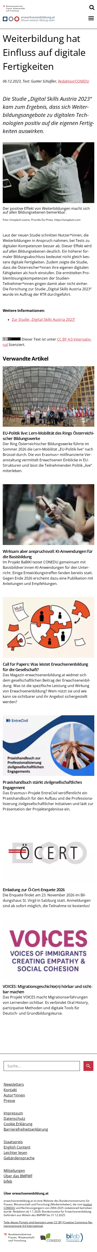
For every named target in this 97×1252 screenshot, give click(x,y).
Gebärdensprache (19, 1158)
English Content (17, 1147)
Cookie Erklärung (18, 1123)
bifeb (8, 1181)
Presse (9, 1100)
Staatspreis (13, 1141)
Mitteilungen (14, 1170)
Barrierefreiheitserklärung (26, 1129)
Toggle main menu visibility (91, 18)
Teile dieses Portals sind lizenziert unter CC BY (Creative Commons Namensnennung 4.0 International (48, 1224)
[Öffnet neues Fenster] (14, 8)
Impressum (13, 1113)
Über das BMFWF (18, 1175)
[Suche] (91, 7)
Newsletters (14, 1084)
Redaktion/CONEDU (73, 81)
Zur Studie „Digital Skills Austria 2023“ (43, 319)
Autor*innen (14, 1095)
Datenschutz (14, 1118)
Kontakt (10, 1089)
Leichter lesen (15, 1152)
